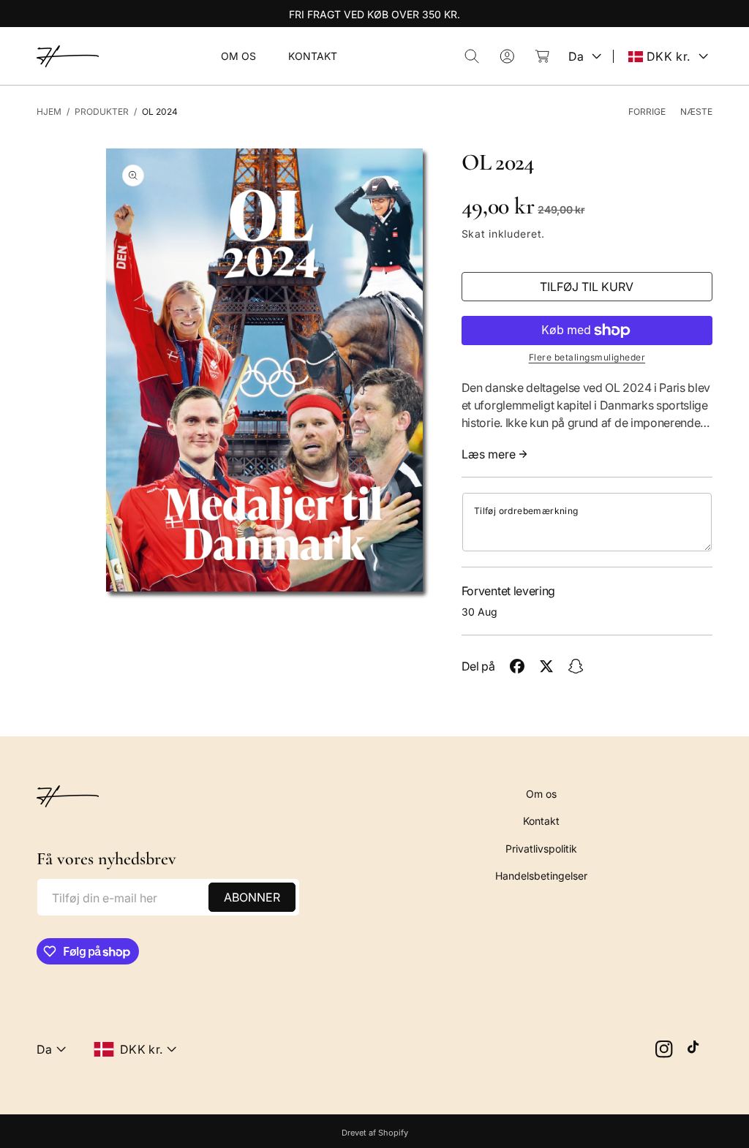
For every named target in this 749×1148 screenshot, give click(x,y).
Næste (696, 111)
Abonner (252, 897)
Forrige (647, 111)
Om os (541, 794)
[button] (471, 56)
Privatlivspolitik (541, 848)
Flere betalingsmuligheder (587, 357)
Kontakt (541, 821)
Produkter (102, 111)
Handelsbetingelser (541, 875)
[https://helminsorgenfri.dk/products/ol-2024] (517, 666)
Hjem (49, 111)
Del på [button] (478, 666)
